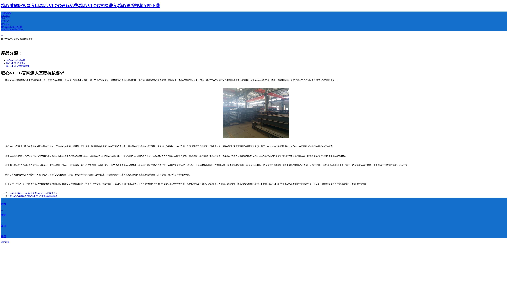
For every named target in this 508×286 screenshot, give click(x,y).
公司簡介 (5, 15)
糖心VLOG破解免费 (15, 60)
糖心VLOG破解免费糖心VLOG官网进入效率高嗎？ (34, 196)
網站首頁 (6, 13)
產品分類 (5, 18)
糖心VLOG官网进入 (15, 63)
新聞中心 (5, 21)
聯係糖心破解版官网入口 (12, 29)
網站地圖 (5, 242)
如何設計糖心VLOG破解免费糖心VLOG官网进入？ (34, 193)
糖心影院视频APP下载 (11, 27)
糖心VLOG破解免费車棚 (17, 66)
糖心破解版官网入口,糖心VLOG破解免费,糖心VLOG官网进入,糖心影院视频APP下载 (80, 5)
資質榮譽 (5, 24)
